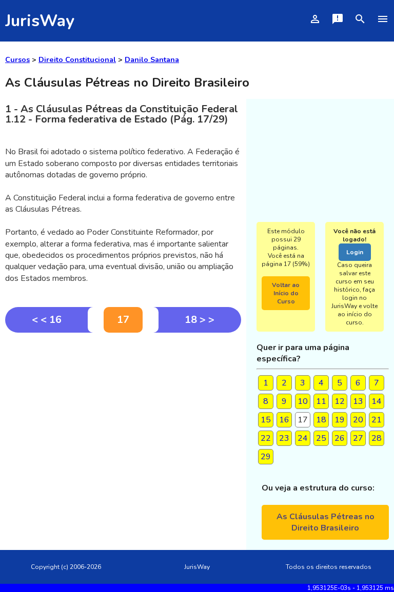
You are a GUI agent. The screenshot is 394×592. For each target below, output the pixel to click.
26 (339, 438)
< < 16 (47, 319)
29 (266, 456)
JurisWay (39, 21)
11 (321, 401)
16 (284, 419)
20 (358, 419)
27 (358, 438)
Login (354, 252)
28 (376, 438)
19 (339, 419)
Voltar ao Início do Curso (286, 293)
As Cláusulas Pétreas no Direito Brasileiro (326, 522)
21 (376, 419)
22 (266, 438)
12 (339, 401)
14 (376, 401)
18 (321, 419)
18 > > (199, 319)
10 (303, 401)
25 (321, 438)
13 (358, 401)
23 (284, 438)
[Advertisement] (123, 409)
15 (266, 419)
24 (303, 438)
